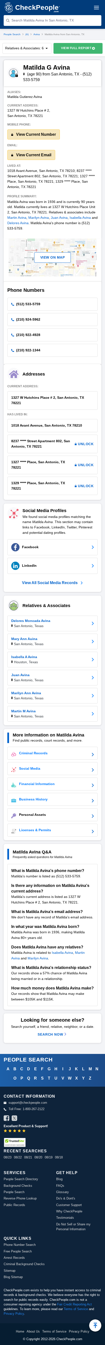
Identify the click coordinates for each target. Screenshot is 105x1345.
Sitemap (9, 1270)
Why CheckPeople (69, 1211)
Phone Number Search (20, 1245)
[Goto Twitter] (14, 1119)
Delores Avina (18, 223)
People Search (12, 34)
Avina (36, 34)
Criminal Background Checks (24, 1264)
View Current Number (35, 134)
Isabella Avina (80, 218)
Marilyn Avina (38, 218)
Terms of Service (76, 1309)
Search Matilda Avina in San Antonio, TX (42, 20)
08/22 (18, 1157)
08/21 (28, 1157)
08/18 (59, 1157)
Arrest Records (14, 1258)
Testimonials (65, 1217)
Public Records (14, 1205)
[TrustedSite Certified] (15, 1142)
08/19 (48, 1157)
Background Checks (18, 1185)
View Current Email (33, 155)
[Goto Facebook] (7, 1119)
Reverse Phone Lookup (20, 1198)
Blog (59, 1179)
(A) (27, 34)
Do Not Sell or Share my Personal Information (73, 1226)
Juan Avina (59, 218)
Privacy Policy (14, 1313)
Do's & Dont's (65, 1198)
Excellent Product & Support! (26, 1126)
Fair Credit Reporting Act (74, 1304)
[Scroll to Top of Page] (95, 1325)
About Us (33, 1331)
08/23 (7, 1157)
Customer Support (69, 1205)
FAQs (60, 1185)
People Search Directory (21, 1179)
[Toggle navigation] (96, 7)
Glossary (62, 1192)
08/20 (38, 1157)
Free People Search (18, 1251)
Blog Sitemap (13, 1277)
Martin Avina (16, 218)
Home (20, 1331)
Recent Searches (25, 1151)
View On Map (52, 257)
